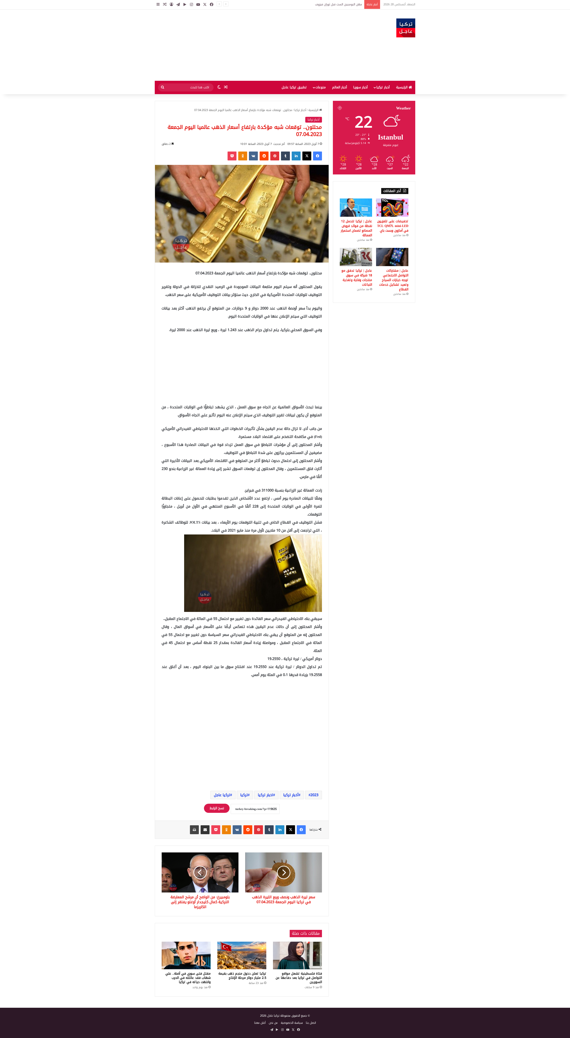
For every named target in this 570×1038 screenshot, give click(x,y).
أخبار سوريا (360, 87)
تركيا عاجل (222, 794)
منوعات (321, 87)
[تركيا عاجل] (405, 27)
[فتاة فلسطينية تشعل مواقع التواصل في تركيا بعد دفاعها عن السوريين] (297, 955)
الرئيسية (402, 87)
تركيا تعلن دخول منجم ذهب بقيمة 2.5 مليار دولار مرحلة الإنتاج (242, 976)
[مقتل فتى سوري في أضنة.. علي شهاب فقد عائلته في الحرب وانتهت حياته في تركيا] (186, 955)
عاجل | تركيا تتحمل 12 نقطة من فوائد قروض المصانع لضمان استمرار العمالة (356, 228)
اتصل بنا (311, 1023)
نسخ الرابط (217, 808)
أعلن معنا (260, 1023)
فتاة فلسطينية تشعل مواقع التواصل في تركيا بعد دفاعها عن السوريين (299, 978)
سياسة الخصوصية (292, 1023)
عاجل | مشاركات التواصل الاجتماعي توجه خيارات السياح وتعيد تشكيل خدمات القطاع (393, 280)
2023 (314, 794)
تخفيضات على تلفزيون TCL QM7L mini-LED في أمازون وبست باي (392, 226)
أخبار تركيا (383, 87)
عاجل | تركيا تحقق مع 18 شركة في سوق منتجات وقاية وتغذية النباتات (356, 278)
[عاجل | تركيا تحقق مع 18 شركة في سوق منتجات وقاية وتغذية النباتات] (356, 257)
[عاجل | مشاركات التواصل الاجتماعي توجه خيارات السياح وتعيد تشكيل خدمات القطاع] (392, 257)
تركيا (244, 794)
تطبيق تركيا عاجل (294, 87)
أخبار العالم (339, 87)
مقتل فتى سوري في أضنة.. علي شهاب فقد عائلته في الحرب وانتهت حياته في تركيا (188, 978)
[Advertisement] (240, 45)
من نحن (273, 1023)
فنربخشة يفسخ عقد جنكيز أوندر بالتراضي (337, 4)
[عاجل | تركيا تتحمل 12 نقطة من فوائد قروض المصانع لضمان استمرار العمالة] (356, 207)
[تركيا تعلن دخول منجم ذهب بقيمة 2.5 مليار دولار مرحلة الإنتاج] (241, 955)
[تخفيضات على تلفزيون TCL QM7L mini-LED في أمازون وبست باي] (392, 207)
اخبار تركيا (265, 794)
